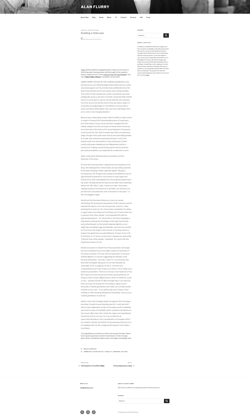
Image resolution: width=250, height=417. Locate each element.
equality (108, 351)
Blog (94, 17)
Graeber (116, 351)
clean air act (98, 351)
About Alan (85, 17)
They (83, 70)
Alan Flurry (95, 7)
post (147, 75)
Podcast (123, 17)
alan (97, 30)
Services (133, 17)
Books (101, 17)
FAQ (141, 17)
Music (109, 17)
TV (116, 17)
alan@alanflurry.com (86, 387)
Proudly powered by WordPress (128, 412)
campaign (88, 351)
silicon (124, 351)
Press (148, 17)
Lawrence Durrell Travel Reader (115, 75)
